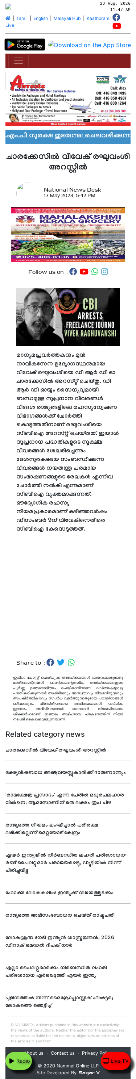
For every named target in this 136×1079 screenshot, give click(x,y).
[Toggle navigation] (18, 61)
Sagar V (89, 1073)
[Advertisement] (68, 596)
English (40, 18)
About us (34, 1053)
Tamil (22, 18)
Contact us (63, 1053)
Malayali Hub (67, 18)
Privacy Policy (97, 1053)
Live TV (119, 1061)
